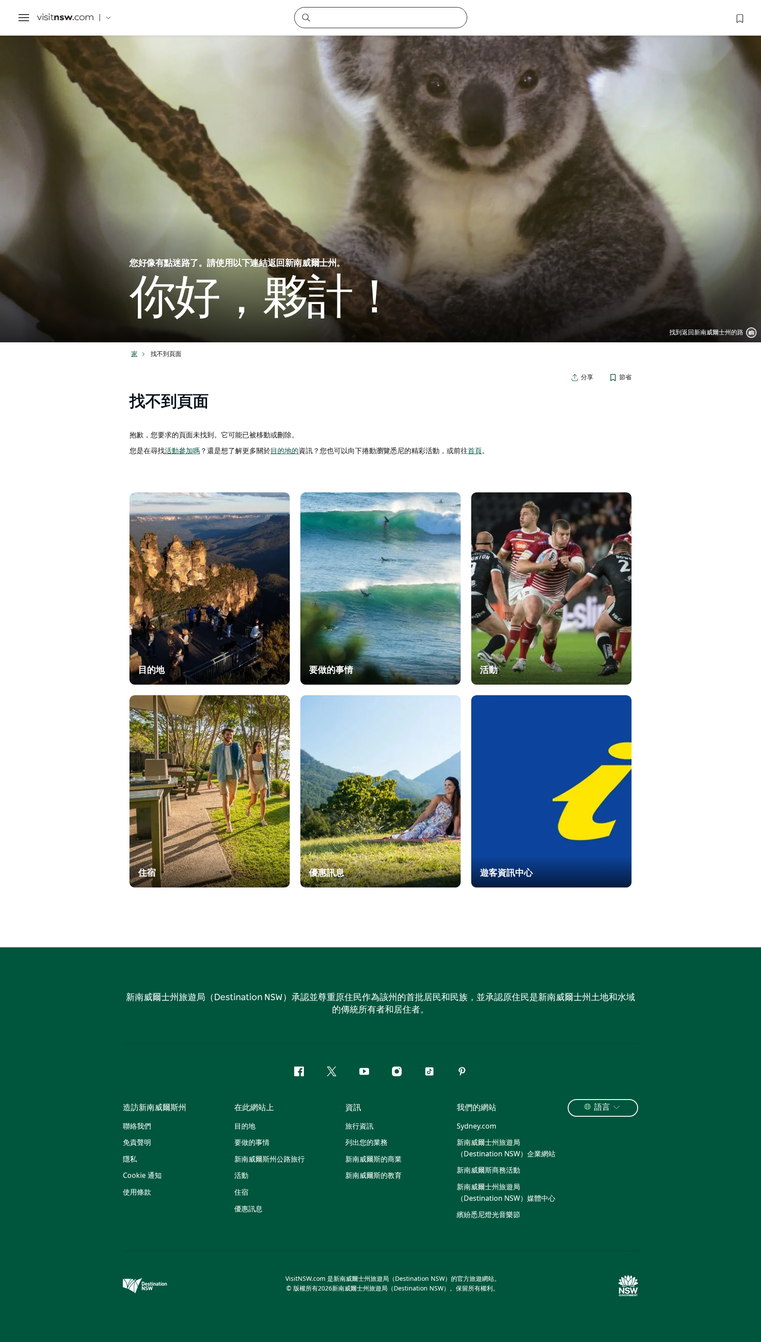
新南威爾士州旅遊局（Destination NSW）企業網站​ (506, 1148)
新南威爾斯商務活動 (488, 1170)
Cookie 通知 (142, 1175)
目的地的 (284, 450)
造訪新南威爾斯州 (154, 1108)
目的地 (244, 1126)
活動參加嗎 (182, 450)
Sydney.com (476, 1126)
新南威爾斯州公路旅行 (269, 1159)
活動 (241, 1175)
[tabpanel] (380, 171)
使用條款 (137, 1192)
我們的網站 (476, 1108)
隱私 (130, 1159)
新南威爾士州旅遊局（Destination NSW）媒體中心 (506, 1192)
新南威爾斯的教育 (373, 1175)
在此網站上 (254, 1108)
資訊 (353, 1108)
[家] (65, 18)
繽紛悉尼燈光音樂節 (488, 1214)
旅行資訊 (359, 1126)
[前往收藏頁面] (739, 17)
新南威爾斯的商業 (373, 1159)
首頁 (475, 450)
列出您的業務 (366, 1142)
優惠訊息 (248, 1209)
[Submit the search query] (305, 17)
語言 (602, 1107)
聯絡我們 (137, 1126)
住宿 (241, 1192)
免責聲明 (137, 1142)
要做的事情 (252, 1142)
